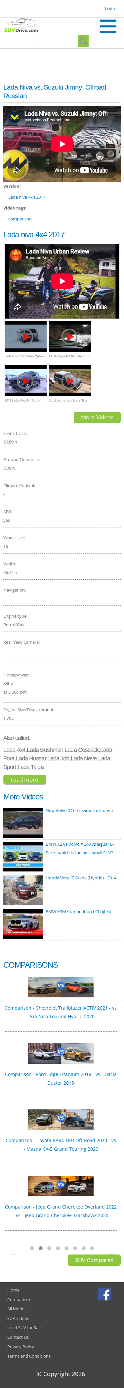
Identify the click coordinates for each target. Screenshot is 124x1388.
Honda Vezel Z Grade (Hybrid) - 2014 (81, 878)
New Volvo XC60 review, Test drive (79, 810)
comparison (20, 219)
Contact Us (18, 1337)
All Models (17, 1309)
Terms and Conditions (29, 1356)
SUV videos (18, 1318)
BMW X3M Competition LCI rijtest (78, 911)
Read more (28, 779)
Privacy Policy (20, 1347)
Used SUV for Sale (24, 1327)
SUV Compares (94, 1260)
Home (13, 1290)
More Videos (97, 417)
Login (111, 8)
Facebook (106, 1293)
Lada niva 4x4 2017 (26, 197)
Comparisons (20, 1299)
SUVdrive (24, 26)
